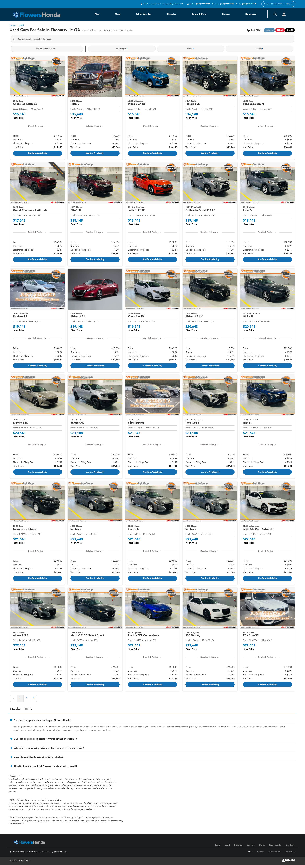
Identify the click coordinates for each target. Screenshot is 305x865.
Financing (171, 14)
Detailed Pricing (35, 126)
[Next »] (33, 698)
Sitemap (260, 852)
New (97, 14)
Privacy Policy (274, 852)
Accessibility (290, 852)
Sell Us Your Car (143, 14)
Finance (238, 845)
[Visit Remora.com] (288, 861)
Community (250, 14)
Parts (262, 845)
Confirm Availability (37, 153)
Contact (226, 14)
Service (251, 845)
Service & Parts (199, 14)
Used (117, 14)
